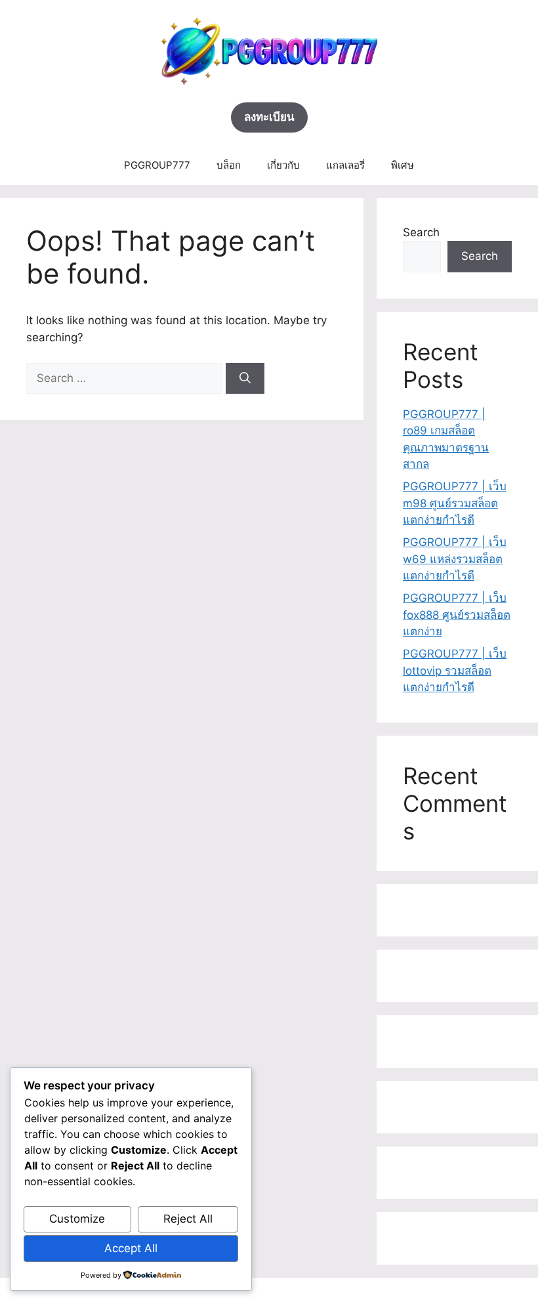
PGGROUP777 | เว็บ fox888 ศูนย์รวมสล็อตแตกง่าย (456, 614)
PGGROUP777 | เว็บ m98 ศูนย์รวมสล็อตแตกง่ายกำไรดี (455, 503)
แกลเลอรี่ (345, 165)
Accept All (130, 1248)
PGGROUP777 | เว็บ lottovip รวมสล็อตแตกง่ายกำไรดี (455, 670)
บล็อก (229, 165)
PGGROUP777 (157, 165)
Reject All (188, 1218)
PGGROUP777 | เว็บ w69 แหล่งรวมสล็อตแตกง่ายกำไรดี (455, 559)
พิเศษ (402, 165)
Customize (77, 1218)
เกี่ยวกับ (283, 165)
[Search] (245, 378)
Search (421, 232)
